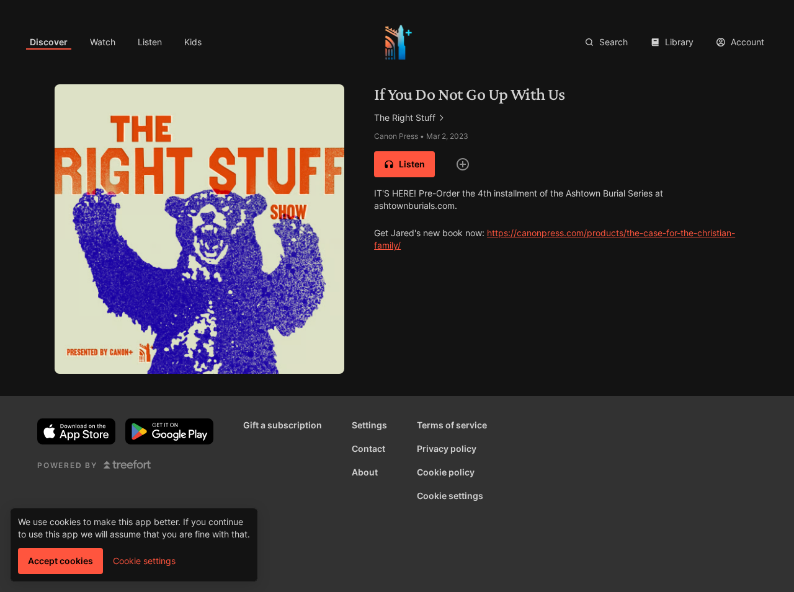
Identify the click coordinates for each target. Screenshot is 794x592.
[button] (404, 164)
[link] (49, 42)
